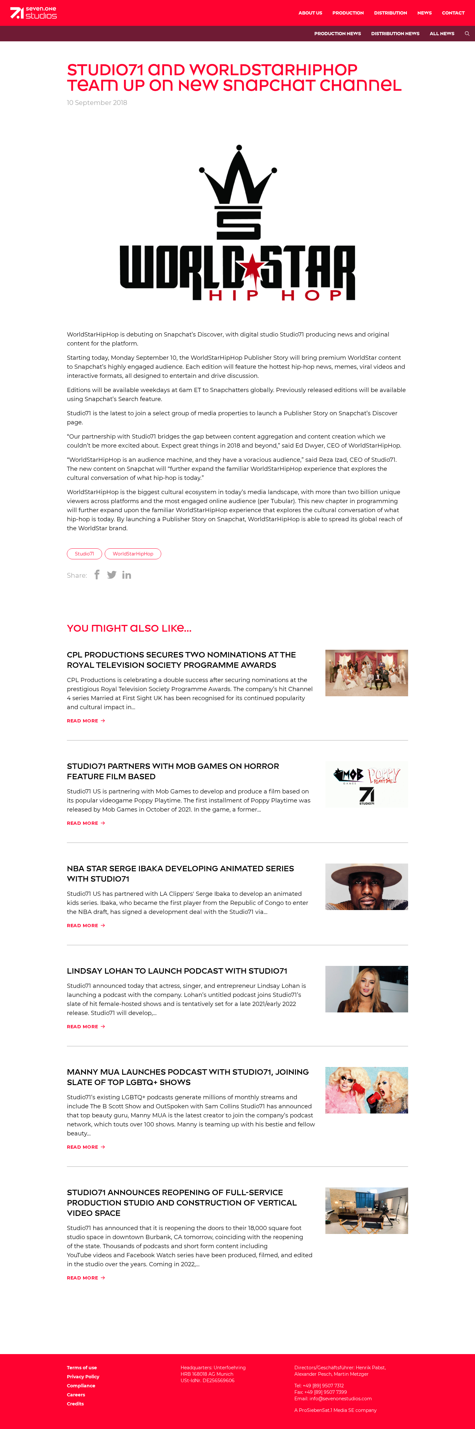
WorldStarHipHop (133, 554)
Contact (453, 13)
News (424, 13)
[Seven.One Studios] (33, 13)
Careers (76, 1395)
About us (310, 13)
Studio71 (292, 334)
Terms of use (82, 1368)
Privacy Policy (83, 1377)
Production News (337, 33)
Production (348, 13)
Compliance (81, 1386)
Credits (75, 1404)
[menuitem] (310, 13)
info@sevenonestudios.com (341, 1399)
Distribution (390, 13)
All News (442, 33)
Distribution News (395, 33)
